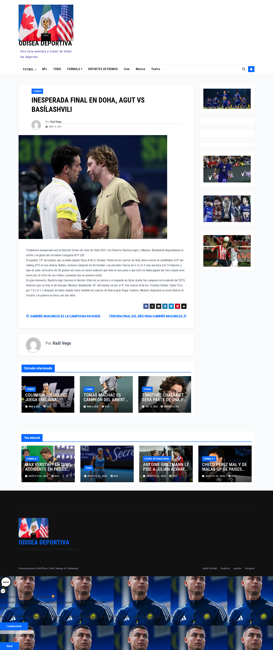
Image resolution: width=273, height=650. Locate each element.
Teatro (155, 69)
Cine (127, 69)
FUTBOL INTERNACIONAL (157, 458)
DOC (49, 406)
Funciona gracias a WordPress (33, 568)
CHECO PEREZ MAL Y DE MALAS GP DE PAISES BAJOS (224, 469)
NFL (44, 69)
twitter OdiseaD (209, 568)
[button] (243, 69)
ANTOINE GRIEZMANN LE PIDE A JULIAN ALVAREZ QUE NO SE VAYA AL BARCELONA (166, 471)
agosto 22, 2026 (98, 476)
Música (140, 69)
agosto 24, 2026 (39, 476)
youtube (237, 568)
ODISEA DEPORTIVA (45, 43)
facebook (225, 568)
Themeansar (72, 568)
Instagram (249, 568)
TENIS (57, 69)
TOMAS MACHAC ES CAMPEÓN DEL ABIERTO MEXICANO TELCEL (106, 399)
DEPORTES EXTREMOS (103, 69)
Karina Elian (171, 406)
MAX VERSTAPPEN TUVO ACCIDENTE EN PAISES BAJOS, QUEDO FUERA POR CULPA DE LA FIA (48, 471)
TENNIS (37, 91)
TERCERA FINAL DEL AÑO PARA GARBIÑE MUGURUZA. (146, 316)
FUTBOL (29, 69)
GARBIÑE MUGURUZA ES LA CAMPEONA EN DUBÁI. (65, 316)
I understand (14, 626)
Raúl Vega (55, 121)
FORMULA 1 (74, 69)
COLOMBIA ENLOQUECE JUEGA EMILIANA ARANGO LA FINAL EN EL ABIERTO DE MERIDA (48, 402)
